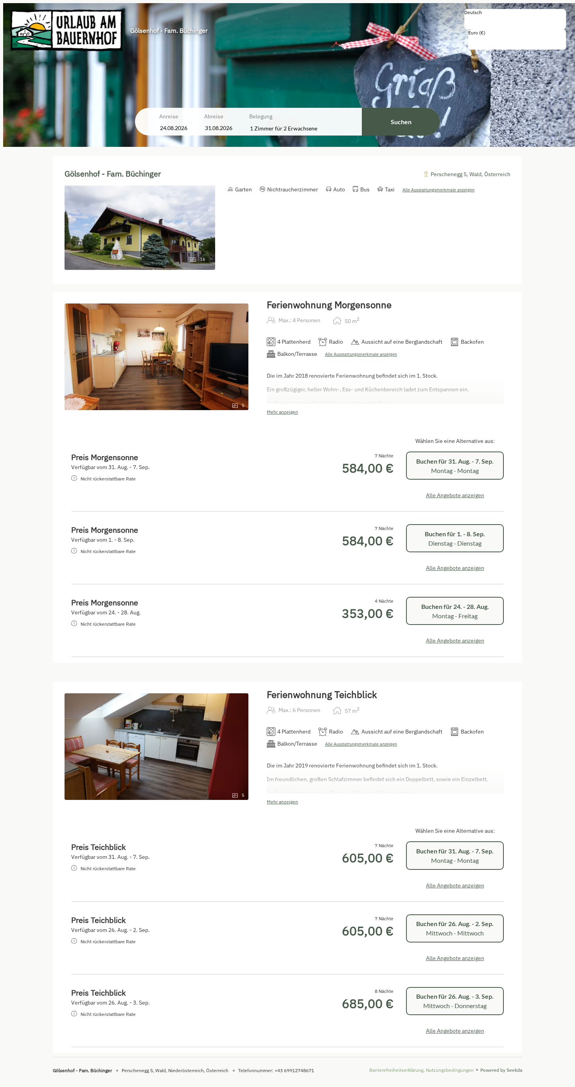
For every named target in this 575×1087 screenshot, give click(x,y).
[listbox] (515, 19)
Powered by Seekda (501, 1070)
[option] (515, 20)
